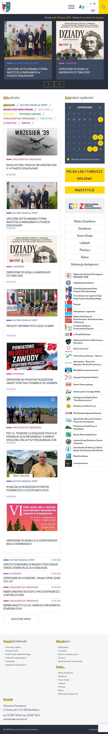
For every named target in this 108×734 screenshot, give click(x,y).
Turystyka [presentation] (46, 118)
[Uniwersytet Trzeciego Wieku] (68, 391)
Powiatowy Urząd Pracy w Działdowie (85, 427)
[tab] (11, 105)
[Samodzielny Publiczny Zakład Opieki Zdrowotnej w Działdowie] (68, 448)
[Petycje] (68, 304)
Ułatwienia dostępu (93, 10)
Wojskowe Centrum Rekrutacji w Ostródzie (88, 341)
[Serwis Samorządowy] (68, 384)
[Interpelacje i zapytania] (68, 311)
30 (100, 143)
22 (95, 137)
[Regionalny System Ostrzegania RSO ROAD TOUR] (68, 275)
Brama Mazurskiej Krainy (84, 434)
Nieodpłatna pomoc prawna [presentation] (18, 109)
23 (100, 137)
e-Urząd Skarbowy (81, 334)
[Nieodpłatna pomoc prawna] (68, 370)
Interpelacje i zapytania (84, 311)
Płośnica (85, 250)
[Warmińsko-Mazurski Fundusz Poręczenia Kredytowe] (68, 420)
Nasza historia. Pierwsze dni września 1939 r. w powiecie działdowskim (31, 166)
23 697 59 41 (33, 715)
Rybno (85, 257)
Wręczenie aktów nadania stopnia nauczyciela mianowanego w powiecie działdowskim (27, 72)
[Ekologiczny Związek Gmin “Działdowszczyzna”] (68, 398)
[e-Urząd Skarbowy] (68, 334)
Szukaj (103, 7)
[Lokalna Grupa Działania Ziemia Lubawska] (68, 441)
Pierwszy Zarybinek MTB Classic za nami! (30, 326)
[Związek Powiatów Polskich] (68, 377)
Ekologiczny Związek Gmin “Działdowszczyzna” (85, 398)
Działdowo (84, 228)
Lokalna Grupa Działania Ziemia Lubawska (88, 441)
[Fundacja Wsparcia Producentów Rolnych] (68, 327)
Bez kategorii (19, 535)
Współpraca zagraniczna (15, 664)
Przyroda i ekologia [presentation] (30, 114)
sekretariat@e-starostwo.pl (15, 719)
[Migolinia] (82, 7)
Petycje (76, 304)
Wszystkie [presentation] (9, 105)
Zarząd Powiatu (11, 650)
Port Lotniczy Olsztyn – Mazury (87, 355)
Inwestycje (85, 190)
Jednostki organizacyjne (15, 657)
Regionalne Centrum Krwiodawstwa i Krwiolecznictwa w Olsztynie (88, 319)
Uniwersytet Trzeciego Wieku (87, 391)
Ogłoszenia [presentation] (44, 109)
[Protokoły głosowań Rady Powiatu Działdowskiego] (68, 289)
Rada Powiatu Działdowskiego (18, 654)
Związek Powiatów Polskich (85, 377)
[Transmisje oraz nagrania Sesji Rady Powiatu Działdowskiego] (68, 297)
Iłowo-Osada (85, 235)
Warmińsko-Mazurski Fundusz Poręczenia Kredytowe (87, 420)
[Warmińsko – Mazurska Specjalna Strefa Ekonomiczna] (68, 363)
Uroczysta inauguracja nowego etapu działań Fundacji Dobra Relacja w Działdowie (30, 566)
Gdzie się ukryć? (80, 348)
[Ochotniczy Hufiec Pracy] (68, 405)
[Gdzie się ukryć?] (68, 348)
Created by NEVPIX (97, 729)
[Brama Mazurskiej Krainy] (68, 434)
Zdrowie (61, 657)
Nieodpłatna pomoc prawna (85, 370)
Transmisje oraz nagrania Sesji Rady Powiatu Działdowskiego (87, 297)
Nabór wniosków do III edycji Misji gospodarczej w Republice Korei (31, 593)
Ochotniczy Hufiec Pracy (84, 406)
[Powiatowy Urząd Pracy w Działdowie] (68, 427)
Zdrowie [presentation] (25, 123)
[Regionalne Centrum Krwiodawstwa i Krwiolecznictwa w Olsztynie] (68, 319)
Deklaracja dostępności (85, 264)
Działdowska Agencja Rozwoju (87, 413)
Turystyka (62, 650)
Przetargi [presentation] (8, 114)
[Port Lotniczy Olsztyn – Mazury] (68, 355)
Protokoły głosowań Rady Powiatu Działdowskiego (85, 290)
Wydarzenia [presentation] (9, 123)
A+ (94, 3)
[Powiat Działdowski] (6, 7)
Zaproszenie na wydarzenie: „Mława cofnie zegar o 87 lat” (31, 579)
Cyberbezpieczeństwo (83, 282)
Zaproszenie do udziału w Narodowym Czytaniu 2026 (74, 70)
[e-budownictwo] (68, 463)
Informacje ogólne (13, 647)
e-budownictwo (80, 463)
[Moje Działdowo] (68, 456)
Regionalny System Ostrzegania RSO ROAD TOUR (88, 275)
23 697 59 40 (14, 715)
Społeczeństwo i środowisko (27, 159)
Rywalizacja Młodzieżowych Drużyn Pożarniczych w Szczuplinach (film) (27, 488)
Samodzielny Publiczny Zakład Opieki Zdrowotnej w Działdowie (88, 449)
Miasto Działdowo (84, 221)
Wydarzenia (71, 63)
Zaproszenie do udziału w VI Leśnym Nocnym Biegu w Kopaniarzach (31, 542)
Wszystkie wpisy (21, 619)
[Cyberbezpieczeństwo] (68, 282)
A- (91, 4)
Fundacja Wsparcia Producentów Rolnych (83, 327)
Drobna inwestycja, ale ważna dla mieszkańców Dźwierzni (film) (31, 607)
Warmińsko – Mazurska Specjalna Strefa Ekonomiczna (87, 363)
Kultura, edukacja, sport (25, 63)
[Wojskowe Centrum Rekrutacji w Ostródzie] (68, 341)
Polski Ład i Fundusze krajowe (85, 174)
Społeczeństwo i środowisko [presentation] (19, 118)
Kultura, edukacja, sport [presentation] (34, 105)
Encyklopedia (85, 205)
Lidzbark (85, 243)
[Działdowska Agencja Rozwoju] (68, 413)
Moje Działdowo (80, 456)
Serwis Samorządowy (83, 384)
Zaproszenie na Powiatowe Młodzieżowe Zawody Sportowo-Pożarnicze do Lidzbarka (31, 381)
